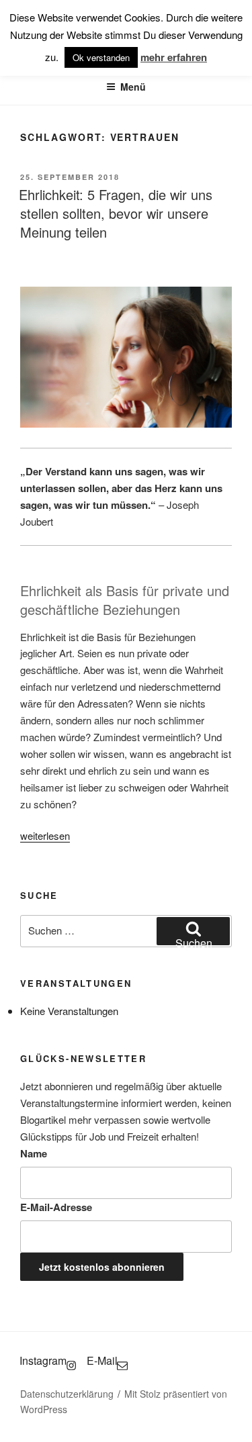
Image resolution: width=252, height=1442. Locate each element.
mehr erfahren (173, 57)
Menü (133, 86)
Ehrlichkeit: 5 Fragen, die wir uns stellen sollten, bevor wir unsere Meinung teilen (115, 213)
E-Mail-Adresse (56, 1207)
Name (33, 1153)
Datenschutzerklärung (67, 1393)
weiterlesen (45, 835)
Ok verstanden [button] (101, 57)
